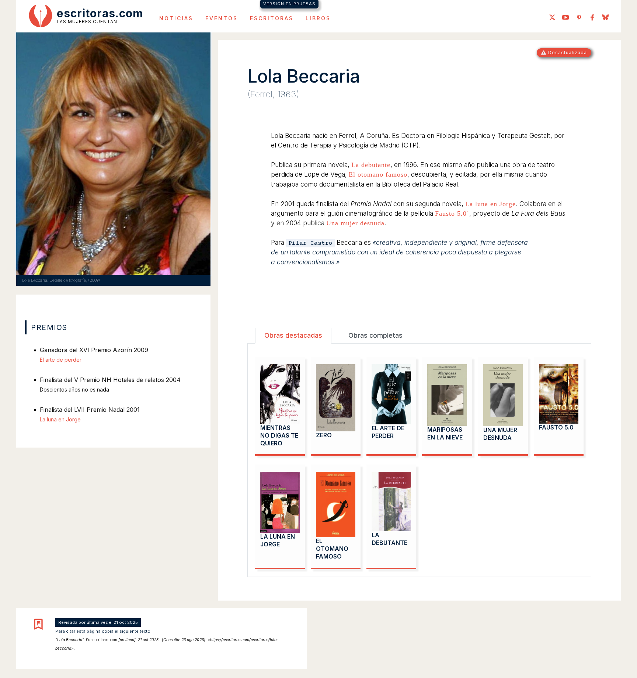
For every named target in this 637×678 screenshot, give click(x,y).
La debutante (370, 164)
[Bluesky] (605, 18)
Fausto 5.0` (452, 213)
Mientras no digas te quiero (279, 435)
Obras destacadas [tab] (293, 335)
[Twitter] (552, 18)
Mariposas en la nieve (445, 433)
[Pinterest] (578, 18)
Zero (324, 435)
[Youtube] (565, 18)
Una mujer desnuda (355, 223)
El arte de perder (388, 431)
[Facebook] (592, 18)
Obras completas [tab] (375, 335)
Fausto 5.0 (556, 427)
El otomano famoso (378, 174)
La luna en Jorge (490, 204)
